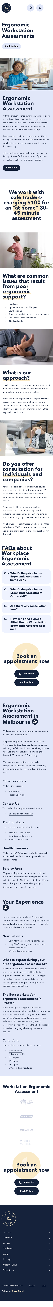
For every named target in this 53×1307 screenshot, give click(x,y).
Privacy (32, 1285)
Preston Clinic (15, 791)
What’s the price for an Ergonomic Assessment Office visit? (23, 593)
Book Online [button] (11, 46)
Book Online (26, 682)
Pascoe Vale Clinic (17, 795)
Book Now (11, 167)
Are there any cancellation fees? (25, 607)
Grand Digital (17, 1291)
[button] (39, 8)
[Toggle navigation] (48, 8)
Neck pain (14, 1064)
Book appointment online (21, 814)
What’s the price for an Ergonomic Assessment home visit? (23, 576)
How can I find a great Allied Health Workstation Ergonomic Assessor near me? (25, 624)
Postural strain (15, 1050)
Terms (44, 1285)
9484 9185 (29, 673)
